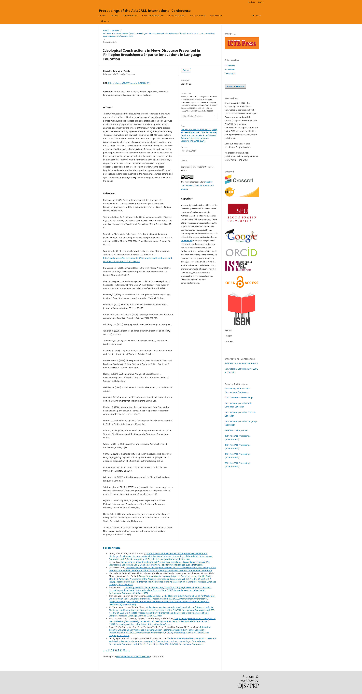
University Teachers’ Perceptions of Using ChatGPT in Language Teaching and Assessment (168, 587)
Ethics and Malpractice (152, 15)
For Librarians (230, 73)
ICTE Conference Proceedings (239, 397)
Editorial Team (130, 15)
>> (129, 650)
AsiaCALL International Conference (241, 363)
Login (260, 2)
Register (251, 2)
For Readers (230, 65)
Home (105, 30)
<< (104, 650)
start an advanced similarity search (133, 656)
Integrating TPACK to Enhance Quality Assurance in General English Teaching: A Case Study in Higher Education (160, 628)
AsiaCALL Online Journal (236, 430)
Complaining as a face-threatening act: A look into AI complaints (151, 562)
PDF (187, 70)
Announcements (198, 15)
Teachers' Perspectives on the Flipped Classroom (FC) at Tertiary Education (161, 567)
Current (102, 15)
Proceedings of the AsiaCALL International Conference (145, 10)
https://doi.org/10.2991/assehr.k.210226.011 (129, 83)
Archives (115, 15)
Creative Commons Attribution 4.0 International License (197, 185)
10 (124, 650)
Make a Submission (235, 86)
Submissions (216, 15)
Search (257, 15)
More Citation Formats (192, 116)
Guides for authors (177, 15)
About (104, 21)
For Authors (230, 69)
